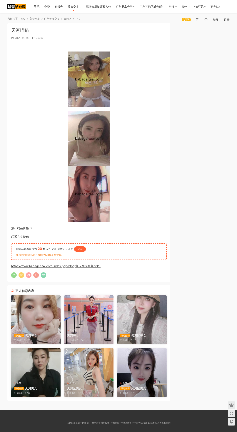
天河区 (39, 37)
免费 (47, 6)
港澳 (171, 6)
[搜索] (206, 20)
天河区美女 (133, 335)
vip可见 (198, 6)
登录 (80, 248)
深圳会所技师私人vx (98, 6)
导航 (36, 6)
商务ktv (215, 6)
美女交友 (73, 6)
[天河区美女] (142, 310)
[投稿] (197, 20)
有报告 (59, 6)
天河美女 (26, 335)
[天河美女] (36, 310)
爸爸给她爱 (16, 6)
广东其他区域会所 (151, 6)
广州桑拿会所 (124, 6)
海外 (184, 6)
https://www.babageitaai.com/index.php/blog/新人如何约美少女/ (56, 266)
